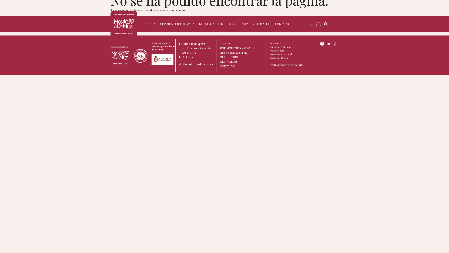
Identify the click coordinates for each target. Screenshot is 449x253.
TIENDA (150, 24)
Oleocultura (238, 24)
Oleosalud (261, 24)
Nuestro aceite (211, 24)
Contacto (282, 24)
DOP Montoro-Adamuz (177, 24)
